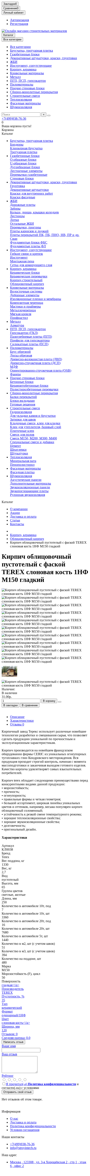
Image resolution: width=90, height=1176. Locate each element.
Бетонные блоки (21, 382)
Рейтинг (8, 1075)
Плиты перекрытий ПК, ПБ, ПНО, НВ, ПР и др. (44, 235)
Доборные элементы (24, 295)
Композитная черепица (26, 302)
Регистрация (19, 24)
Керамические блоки (25, 272)
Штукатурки (19, 453)
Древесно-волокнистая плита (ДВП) (36, 359)
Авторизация (19, 20)
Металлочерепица (23, 310)
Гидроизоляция (21, 412)
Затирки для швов (23, 419)
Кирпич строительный (26, 280)
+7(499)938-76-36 (14, 118)
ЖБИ (13, 62)
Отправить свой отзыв (17, 1092)
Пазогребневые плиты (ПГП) (31, 336)
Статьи (15, 520)
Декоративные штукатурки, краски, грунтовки (43, 58)
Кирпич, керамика (23, 69)
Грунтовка (17, 186)
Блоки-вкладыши (22, 400)
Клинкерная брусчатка (26, 148)
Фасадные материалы (25, 103)
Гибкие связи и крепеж (26, 253)
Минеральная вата (23, 461)
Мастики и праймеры (25, 306)
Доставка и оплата (23, 516)
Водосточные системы (26, 291)
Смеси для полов (22, 434)
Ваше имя (9, 1046)
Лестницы (17, 216)
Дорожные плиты (22, 205)
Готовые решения (22, 404)
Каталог (8, 35)
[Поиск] (48, 115)
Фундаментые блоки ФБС (28, 242)
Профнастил (19, 318)
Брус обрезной (20, 351)
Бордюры (16, 144)
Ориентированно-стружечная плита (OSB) (40, 370)
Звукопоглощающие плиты (29, 491)
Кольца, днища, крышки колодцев (34, 212)
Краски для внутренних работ (31, 193)
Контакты (17, 524)
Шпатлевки (18, 449)
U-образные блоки (23, 163)
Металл (15, 77)
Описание (17, 717)
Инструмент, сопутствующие (31, 65)
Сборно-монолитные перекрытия (34, 92)
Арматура (17, 325)
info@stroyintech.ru (23, 1148)
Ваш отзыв (9, 1054)
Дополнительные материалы (30, 483)
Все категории (20, 47)
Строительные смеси (25, 96)
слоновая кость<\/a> (16, 1023)
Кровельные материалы (27, 73)
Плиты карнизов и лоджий (29, 231)
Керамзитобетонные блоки (29, 385)
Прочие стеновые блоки (27, 88)
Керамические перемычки (28, 276)
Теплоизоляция (21, 99)
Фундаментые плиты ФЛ (28, 246)
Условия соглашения (24, 1130)
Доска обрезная (21, 355)
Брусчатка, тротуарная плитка (31, 50)
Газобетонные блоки (25, 54)
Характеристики (22, 720)
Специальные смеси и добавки (32, 442)
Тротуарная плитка (23, 152)
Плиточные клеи (22, 431)
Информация (11, 1111)
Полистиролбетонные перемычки (34, 389)
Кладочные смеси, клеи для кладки (35, 423)
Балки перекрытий (23, 397)
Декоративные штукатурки (29, 189)
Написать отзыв (13, 1042)
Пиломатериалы (21, 84)
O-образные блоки (23, 159)
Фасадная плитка (22, 472)
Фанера (15, 374)
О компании (19, 509)
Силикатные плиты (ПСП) (29, 344)
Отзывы (17, 724)
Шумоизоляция (21, 107)
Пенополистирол (22, 464)
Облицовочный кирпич (27, 284)
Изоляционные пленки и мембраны (35, 299)
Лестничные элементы (26, 171)
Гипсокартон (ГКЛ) (24, 333)
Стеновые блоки (22, 178)
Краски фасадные (22, 197)
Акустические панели (25, 479)
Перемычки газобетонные (28, 174)
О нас (14, 1118)
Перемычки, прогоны (25, 227)
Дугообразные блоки (25, 167)
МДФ (14, 366)
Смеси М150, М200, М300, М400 (33, 438)
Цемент (15, 446)
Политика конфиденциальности (33, 1126)
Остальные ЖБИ (22, 223)
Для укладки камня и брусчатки (33, 415)
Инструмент (19, 257)
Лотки (14, 220)
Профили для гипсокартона (30, 340)
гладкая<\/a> (10, 985)
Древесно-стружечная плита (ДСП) (35, 363)
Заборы (15, 208)
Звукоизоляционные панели (30, 487)
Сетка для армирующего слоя (31, 265)
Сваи (13, 238)
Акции (15, 513)
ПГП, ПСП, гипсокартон (28, 80)
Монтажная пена (22, 261)
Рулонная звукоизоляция (27, 495)
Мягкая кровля (20, 314)
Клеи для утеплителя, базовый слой (35, 427)
